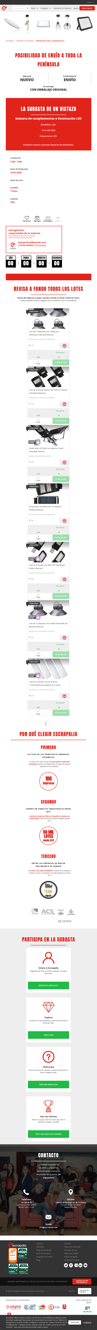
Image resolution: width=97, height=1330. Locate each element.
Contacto (67, 1244)
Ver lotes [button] (48, 1035)
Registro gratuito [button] (48, 985)
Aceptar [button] (75, 1322)
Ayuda (76, 8)
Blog (38, 1260)
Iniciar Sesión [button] (87, 8)
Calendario (40, 1247)
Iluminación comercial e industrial (41, 339)
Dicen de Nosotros (43, 1253)
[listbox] (91, 2)
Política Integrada (70, 1257)
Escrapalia (9, 41)
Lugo (32, 345)
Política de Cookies (71, 1253)
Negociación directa (44, 1250)
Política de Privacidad (72, 1247)
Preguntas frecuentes (44, 1257)
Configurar (87, 1322)
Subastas (39, 1244)
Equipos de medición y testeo (40, 456)
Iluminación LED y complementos (50, 41)
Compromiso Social (71, 1260)
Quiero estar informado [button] (82, 1281)
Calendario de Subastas (62, 8)
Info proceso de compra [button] (48, 1134)
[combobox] (84, 1291)
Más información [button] (48, 1084)
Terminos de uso (70, 1250)
